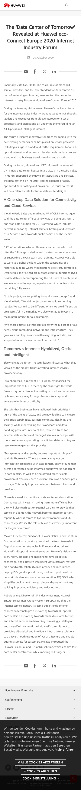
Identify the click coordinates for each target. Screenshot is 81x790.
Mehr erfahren (64, 749)
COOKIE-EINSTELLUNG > (41, 778)
